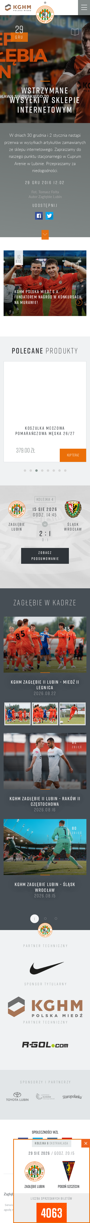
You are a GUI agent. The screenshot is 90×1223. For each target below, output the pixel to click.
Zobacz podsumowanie (45, 555)
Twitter (49, 216)
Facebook (39, 216)
